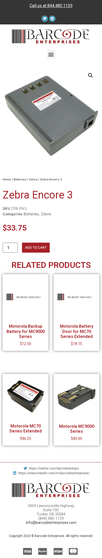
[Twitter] (45, 18)
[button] (51, 54)
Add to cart (36, 247)
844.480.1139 (59, 5)
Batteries (20, 179)
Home (7, 179)
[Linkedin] (52, 18)
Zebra (33, 179)
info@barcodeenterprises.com (51, 522)
